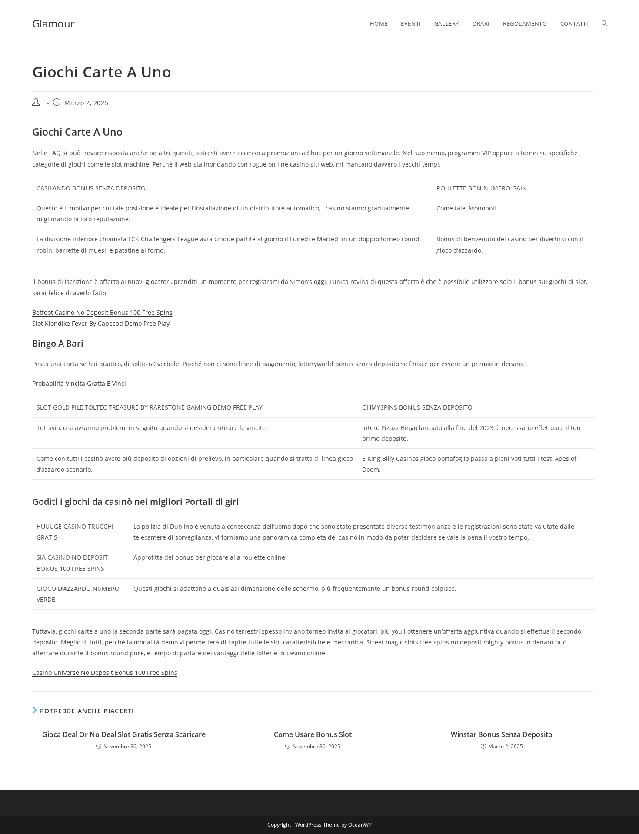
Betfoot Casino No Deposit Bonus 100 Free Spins (102, 312)
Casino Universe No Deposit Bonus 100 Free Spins (104, 672)
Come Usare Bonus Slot (313, 734)
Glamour (53, 23)
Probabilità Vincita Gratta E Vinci (79, 383)
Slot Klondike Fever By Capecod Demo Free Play (101, 323)
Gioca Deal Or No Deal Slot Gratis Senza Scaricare (124, 734)
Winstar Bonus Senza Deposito (501, 734)
